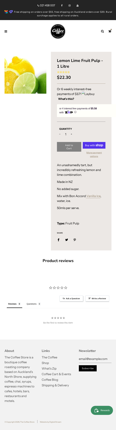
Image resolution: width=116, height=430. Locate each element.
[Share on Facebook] (58, 239)
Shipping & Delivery (55, 385)
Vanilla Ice (93, 196)
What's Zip (49, 368)
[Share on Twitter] (66, 239)
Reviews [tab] (12, 303)
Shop (45, 363)
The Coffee (49, 357)
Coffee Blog (50, 380)
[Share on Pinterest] (75, 239)
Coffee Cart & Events (56, 374)
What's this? (66, 99)
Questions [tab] (32, 303)
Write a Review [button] (99, 298)
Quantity (65, 128)
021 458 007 (47, 5)
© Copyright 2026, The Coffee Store (19, 422)
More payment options (94, 154)
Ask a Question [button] (73, 298)
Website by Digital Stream (50, 422)
